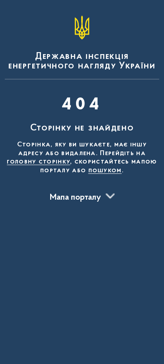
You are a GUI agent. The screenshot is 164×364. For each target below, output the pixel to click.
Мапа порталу (75, 197)
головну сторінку (38, 161)
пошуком (105, 170)
